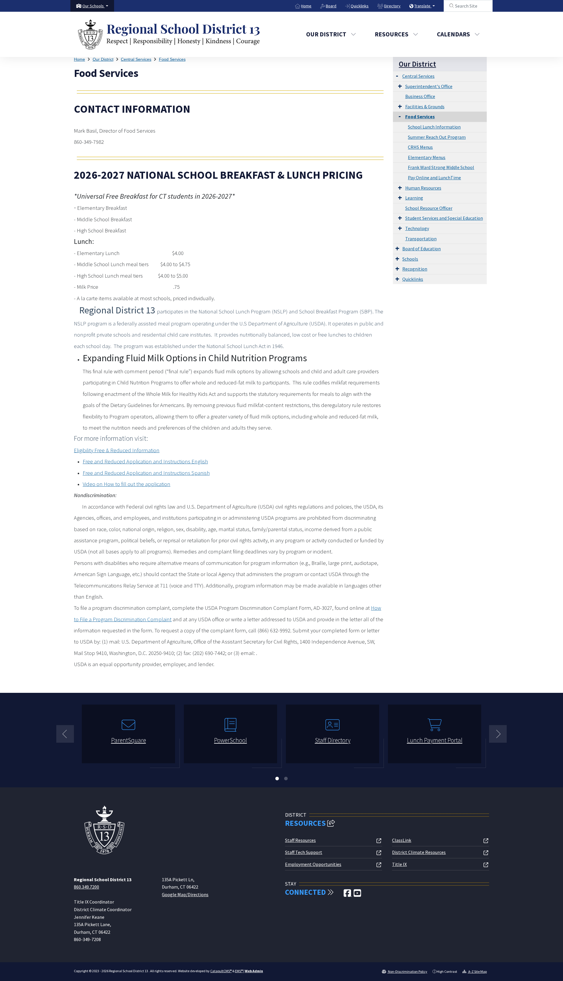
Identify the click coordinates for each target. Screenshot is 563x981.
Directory (392, 6)
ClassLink (401, 840)
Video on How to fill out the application (126, 484)
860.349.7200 (86, 887)
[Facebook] (348, 894)
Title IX (399, 864)
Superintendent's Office (428, 86)
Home (306, 6)
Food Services (172, 59)
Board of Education (421, 248)
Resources (391, 34)
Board (331, 6)
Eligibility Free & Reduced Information (117, 450)
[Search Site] (468, 6)
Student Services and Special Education (444, 218)
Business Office (420, 96)
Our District (326, 34)
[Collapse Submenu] (398, 116)
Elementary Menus (426, 157)
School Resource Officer (428, 208)
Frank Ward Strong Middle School (441, 167)
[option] (128, 736)
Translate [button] (422, 6)
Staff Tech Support (303, 852)
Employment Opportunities (313, 864)
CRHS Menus (420, 147)
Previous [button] (65, 734)
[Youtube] (357, 894)
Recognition (414, 269)
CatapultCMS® (221, 971)
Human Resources (423, 188)
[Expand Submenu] (397, 75)
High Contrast (447, 971)
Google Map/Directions (185, 894)
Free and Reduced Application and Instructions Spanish (146, 473)
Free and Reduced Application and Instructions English (145, 461)
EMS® (239, 971)
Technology (417, 228)
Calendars (453, 34)
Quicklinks (360, 6)
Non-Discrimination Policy (407, 971)
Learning (414, 198)
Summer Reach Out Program (437, 137)
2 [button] (286, 778)
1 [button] (277, 778)
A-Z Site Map (477, 971)
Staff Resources (300, 840)
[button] (95, 6)
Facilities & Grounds (425, 106)
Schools (410, 259)
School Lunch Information (434, 127)
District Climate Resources (419, 852)
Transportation (421, 239)
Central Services (136, 59)
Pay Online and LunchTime (434, 177)
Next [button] (498, 734)
